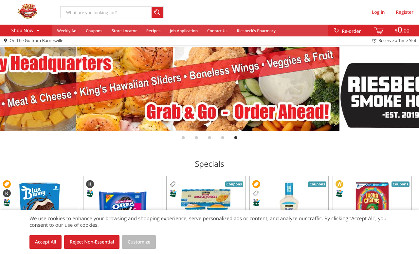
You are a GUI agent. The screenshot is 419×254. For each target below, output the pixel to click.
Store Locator (124, 30)
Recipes (153, 30)
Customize (139, 242)
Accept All (45, 242)
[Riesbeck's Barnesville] (27, 12)
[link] (209, 89)
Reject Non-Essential (92, 242)
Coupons (94, 30)
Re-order (351, 31)
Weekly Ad (66, 30)
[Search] (158, 12)
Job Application (184, 30)
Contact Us (217, 30)
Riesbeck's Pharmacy (256, 30)
